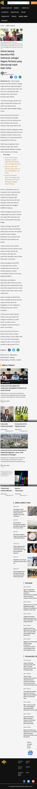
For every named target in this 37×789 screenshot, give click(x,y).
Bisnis (16, 8)
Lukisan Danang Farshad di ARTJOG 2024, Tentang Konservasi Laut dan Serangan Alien (30, 666)
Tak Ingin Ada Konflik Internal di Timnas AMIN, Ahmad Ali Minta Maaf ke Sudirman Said (30, 695)
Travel (14, 16)
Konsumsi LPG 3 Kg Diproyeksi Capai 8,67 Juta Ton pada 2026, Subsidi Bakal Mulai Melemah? (30, 632)
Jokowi (7, 137)
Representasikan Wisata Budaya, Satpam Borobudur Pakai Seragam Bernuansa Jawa (29, 720)
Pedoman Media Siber (20, 774)
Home (2, 26)
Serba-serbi (23, 16)
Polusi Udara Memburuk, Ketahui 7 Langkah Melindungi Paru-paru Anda (19, 525)
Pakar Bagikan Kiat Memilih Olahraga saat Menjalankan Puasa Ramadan (19, 574)
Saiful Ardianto (6, 401)
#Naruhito (13, 360)
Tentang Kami (20, 762)
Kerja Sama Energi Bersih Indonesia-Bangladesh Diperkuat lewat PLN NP (13, 388)
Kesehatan (16, 506)
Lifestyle (25, 8)
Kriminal (4, 21)
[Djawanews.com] (2, 2)
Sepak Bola (15, 12)
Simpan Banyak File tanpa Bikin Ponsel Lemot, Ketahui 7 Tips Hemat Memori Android (19, 550)
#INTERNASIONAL (4, 357)
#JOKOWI (19, 360)
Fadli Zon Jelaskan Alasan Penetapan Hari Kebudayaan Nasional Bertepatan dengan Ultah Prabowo (12, 180)
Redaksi (28, 767)
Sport (23, 12)
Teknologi (5, 16)
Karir (27, 772)
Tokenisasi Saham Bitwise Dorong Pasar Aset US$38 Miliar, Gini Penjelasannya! (30, 619)
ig (33, 783)
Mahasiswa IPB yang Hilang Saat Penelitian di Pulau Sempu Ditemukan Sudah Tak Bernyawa (30, 733)
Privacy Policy (20, 767)
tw (28, 783)
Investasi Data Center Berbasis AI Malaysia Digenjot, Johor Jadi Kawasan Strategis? (13, 452)
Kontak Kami (28, 762)
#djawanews (13, 355)
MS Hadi (5, 72)
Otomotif (5, 12)
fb (24, 783)
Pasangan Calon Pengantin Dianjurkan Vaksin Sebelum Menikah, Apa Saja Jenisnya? (19, 513)
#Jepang (12, 357)
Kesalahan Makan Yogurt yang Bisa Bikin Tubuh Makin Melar (20, 536)
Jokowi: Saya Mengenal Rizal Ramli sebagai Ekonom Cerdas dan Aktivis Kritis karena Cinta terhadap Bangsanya (30, 681)
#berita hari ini (4, 355)
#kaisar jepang (4, 360)
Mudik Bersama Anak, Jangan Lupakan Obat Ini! (20, 561)
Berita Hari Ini (6, 8)
